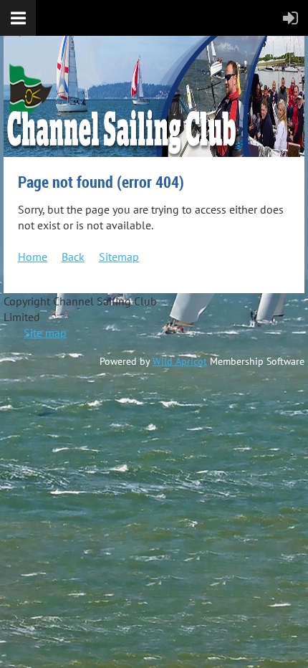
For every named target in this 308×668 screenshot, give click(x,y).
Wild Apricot (180, 361)
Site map (45, 332)
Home (32, 256)
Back (73, 256)
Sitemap (119, 256)
